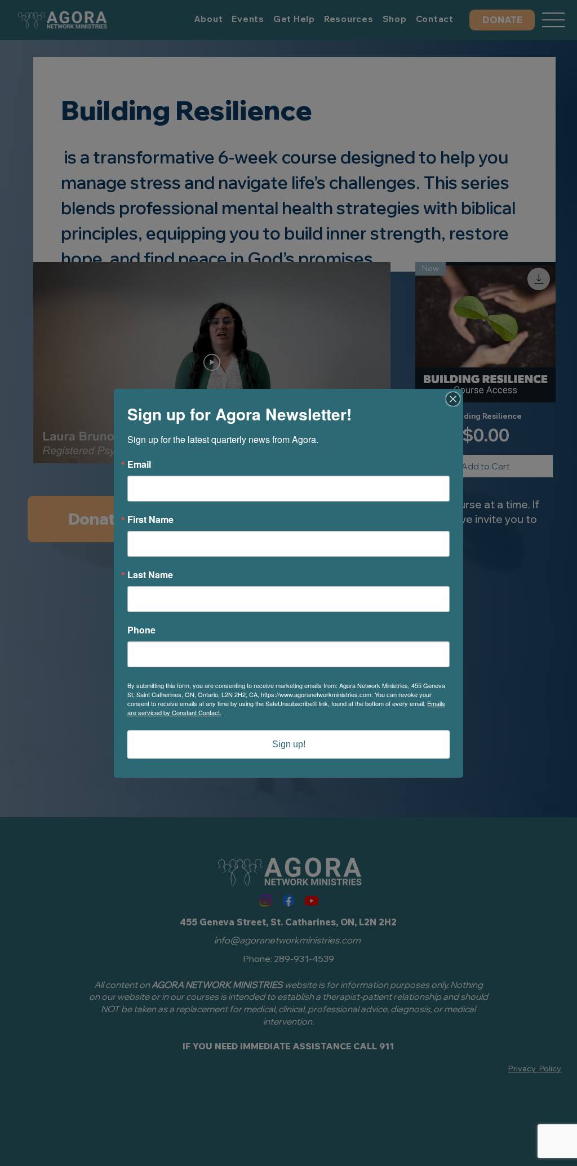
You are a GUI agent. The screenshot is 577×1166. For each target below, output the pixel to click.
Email (139, 464)
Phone (141, 630)
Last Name (150, 574)
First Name (150, 519)
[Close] (453, 399)
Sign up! (288, 744)
